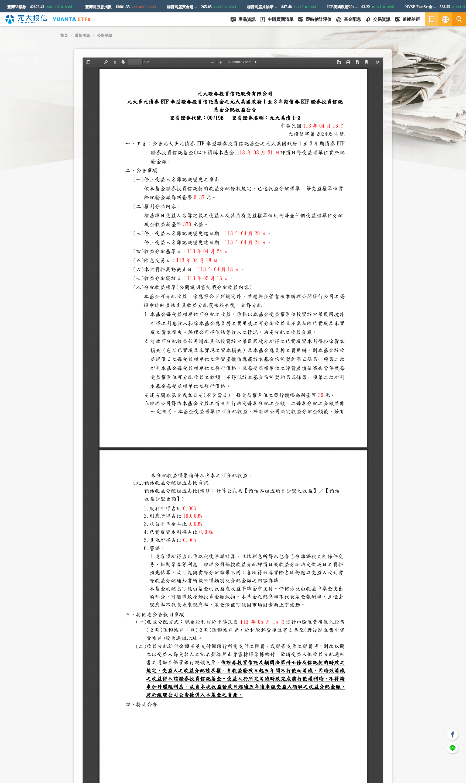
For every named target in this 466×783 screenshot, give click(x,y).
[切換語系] (445, 19)
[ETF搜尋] (459, 19)
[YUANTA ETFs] (71, 19)
